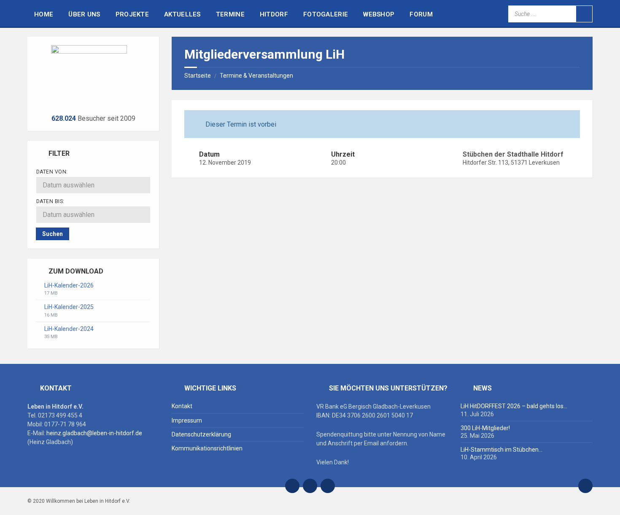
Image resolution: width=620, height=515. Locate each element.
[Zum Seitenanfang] (585, 486)
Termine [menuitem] (230, 14)
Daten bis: (50, 201)
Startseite (197, 75)
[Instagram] (328, 486)
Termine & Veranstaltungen (256, 75)
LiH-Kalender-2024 (69, 328)
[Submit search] (584, 13)
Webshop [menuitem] (378, 14)
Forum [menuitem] (421, 14)
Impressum (187, 420)
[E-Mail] (292, 486)
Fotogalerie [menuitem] (325, 14)
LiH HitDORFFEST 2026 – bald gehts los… (514, 406)
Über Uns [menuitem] (84, 14)
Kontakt (182, 406)
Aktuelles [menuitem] (182, 14)
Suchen (52, 233)
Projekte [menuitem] (132, 14)
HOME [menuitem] (43, 14)
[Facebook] (310, 486)
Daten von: (52, 172)
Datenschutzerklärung (201, 434)
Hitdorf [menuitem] (274, 14)
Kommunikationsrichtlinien (207, 448)
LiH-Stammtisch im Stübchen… (501, 449)
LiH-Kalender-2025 (69, 307)
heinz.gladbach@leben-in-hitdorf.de (94, 433)
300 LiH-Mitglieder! (485, 428)
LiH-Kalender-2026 (69, 285)
